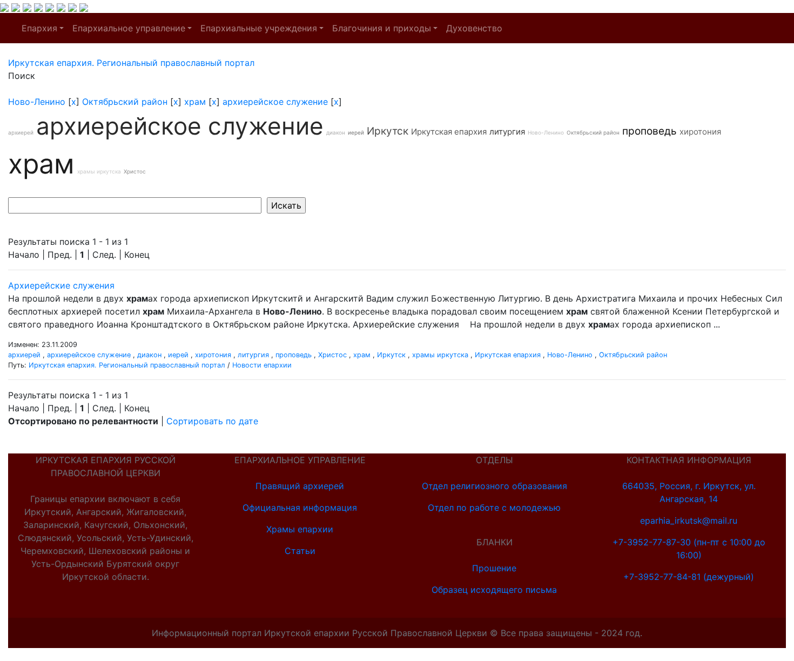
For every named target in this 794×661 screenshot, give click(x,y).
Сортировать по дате (212, 421)
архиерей (20, 132)
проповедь (649, 131)
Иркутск (387, 131)
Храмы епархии (299, 529)
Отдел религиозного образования (494, 485)
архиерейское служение (275, 101)
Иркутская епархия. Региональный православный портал (127, 365)
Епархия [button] (39, 28)
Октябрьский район (124, 101)
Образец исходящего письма (494, 589)
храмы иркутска (99, 171)
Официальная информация (300, 507)
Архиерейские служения (61, 285)
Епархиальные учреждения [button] (258, 28)
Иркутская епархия (449, 131)
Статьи (300, 550)
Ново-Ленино (36, 101)
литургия (507, 131)
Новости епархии (262, 365)
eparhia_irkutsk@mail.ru (688, 520)
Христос (135, 171)
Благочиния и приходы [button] (381, 28)
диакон (335, 132)
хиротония (700, 131)
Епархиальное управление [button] (128, 28)
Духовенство (474, 28)
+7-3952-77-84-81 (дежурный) (688, 576)
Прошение (494, 568)
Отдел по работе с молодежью (494, 507)
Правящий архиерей (299, 485)
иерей (356, 132)
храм (195, 101)
